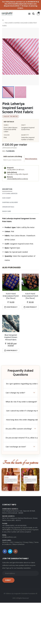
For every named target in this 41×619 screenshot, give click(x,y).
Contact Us (18, 542)
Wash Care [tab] (6, 211)
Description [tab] (7, 189)
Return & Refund (18, 544)
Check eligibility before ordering (17, 179)
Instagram (15, 551)
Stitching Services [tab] (9, 193)
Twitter (10, 551)
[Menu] (29, 13)
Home (3, 20)
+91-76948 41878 (8, 525)
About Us (5, 542)
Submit (8, 580)
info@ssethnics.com (9, 537)
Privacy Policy (28, 542)
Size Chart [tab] (6, 198)
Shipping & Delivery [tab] (10, 202)
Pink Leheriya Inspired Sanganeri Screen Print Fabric (17, 107)
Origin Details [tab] (8, 207)
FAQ (11, 542)
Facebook (5, 551)
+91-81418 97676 (20, 525)
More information (31, 159)
